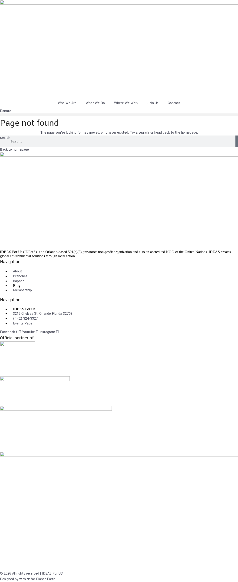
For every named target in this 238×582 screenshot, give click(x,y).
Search (5, 138)
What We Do (95, 103)
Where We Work (126, 103)
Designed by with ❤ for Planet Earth (27, 579)
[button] (119, 114)
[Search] (236, 141)
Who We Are (67, 103)
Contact (174, 103)
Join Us (153, 103)
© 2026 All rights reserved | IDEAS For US (31, 573)
